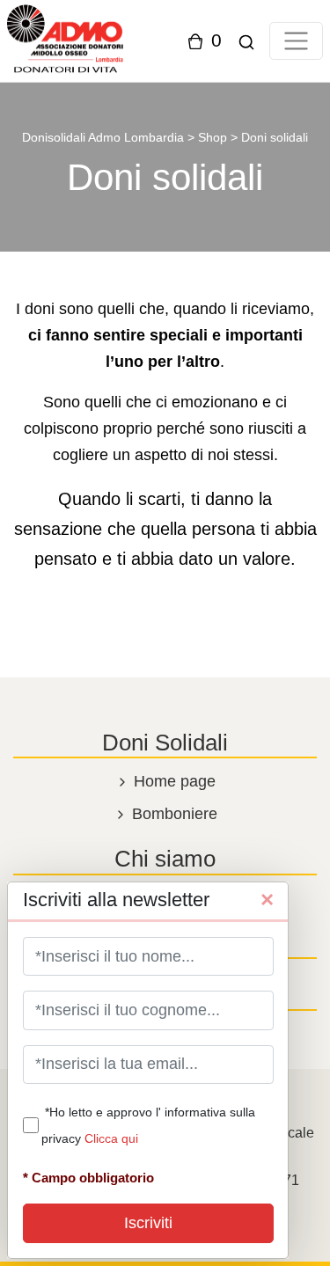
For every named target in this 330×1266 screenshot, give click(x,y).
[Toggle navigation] (295, 41)
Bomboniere (172, 814)
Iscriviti (148, 1223)
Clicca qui (111, 1138)
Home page (172, 781)
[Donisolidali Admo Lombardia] (65, 39)
